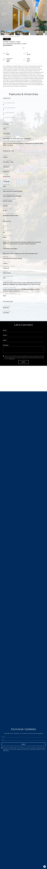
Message (5, 345)
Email (4, 340)
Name (4, 330)
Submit (23, 362)
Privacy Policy (12, 358)
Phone (5, 335)
